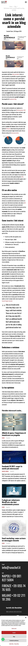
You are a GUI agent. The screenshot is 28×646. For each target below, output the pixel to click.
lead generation (15, 133)
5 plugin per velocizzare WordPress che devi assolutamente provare (11, 502)
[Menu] (26, 2)
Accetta (14, 632)
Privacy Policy (16, 643)
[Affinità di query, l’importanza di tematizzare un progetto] (14, 414)
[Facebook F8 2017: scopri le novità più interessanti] (14, 452)
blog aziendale (15, 74)
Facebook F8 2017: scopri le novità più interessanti (12, 467)
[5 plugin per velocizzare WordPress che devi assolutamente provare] (14, 485)
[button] (25, 617)
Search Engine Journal (7, 301)
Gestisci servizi (14, 628)
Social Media (5, 471)
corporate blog (12, 99)
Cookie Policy (11, 643)
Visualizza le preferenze (14, 640)
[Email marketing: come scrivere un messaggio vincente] (14, 521)
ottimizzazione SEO (21, 110)
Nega (14, 636)
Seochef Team (9, 31)
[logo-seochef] (4, 2)
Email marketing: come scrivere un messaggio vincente (14, 539)
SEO (22, 177)
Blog (3, 438)
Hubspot (8, 128)
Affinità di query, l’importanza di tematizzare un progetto (14, 434)
